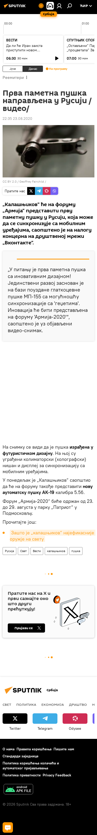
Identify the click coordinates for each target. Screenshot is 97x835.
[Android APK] (18, 790)
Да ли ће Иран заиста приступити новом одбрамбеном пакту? (24, 50)
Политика (26, 704)
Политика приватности (22, 775)
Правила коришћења (34, 749)
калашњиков (56, 551)
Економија (52, 704)
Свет (23, 551)
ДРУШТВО (78, 704)
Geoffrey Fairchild (31, 181)
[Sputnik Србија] (15, 7)
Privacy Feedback (57, 775)
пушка (75, 551)
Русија (9, 551)
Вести (37, 551)
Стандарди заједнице (21, 756)
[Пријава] (59, 6)
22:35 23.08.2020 (17, 118)
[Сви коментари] (8, 827)
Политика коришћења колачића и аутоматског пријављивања (31, 765)
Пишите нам (64, 749)
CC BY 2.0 (10, 181)
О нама (8, 749)
